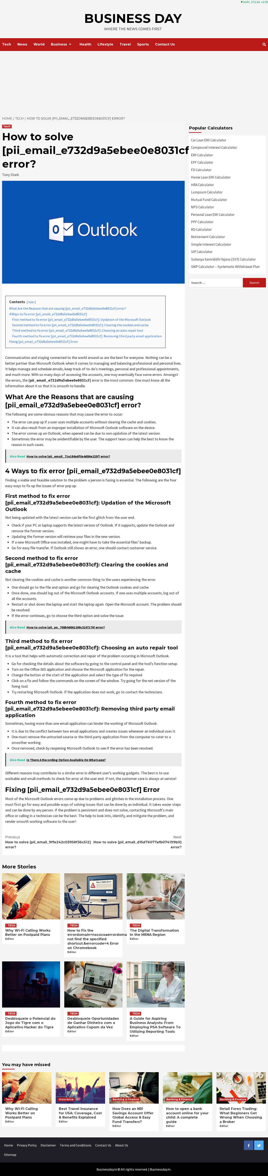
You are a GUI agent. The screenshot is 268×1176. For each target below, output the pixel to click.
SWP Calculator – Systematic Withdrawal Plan (225, 266)
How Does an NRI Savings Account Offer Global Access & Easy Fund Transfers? (132, 1115)
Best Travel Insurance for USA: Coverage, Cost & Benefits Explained (80, 1113)
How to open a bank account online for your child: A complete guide (187, 1115)
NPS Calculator (202, 207)
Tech (6, 44)
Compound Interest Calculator (214, 147)
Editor (9, 938)
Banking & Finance (126, 1099)
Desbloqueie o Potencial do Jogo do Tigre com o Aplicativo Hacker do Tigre (30, 1023)
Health (85, 44)
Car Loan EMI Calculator (208, 140)
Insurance (66, 1099)
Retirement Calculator (208, 237)
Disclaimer (48, 1145)
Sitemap (10, 1155)
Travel (125, 44)
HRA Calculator (202, 185)
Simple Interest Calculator (211, 244)
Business (59, 44)
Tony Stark (10, 174)
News (22, 44)
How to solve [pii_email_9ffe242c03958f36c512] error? (48, 842)
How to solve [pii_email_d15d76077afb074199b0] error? (137, 842)
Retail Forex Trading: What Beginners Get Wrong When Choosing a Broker (241, 1115)
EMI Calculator (202, 155)
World (39, 44)
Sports (143, 44)
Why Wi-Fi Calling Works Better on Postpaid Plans (27, 932)
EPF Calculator (202, 162)
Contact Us (165, 44)
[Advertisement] (134, 82)
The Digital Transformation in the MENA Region (154, 932)
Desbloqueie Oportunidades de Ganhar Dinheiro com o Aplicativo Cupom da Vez (93, 1023)
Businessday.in (160, 1169)
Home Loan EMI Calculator (211, 177)
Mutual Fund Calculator (209, 199)
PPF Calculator (202, 222)
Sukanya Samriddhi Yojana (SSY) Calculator (223, 259)
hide (31, 302)
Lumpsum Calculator (207, 192)
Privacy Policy (27, 1145)
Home (8, 1145)
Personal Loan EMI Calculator (212, 214)
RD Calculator (201, 229)
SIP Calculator (202, 251)
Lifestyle (105, 44)
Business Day (133, 18)
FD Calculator (201, 170)
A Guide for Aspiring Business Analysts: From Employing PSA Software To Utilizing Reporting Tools (155, 1025)
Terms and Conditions (75, 1145)
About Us (121, 1145)
